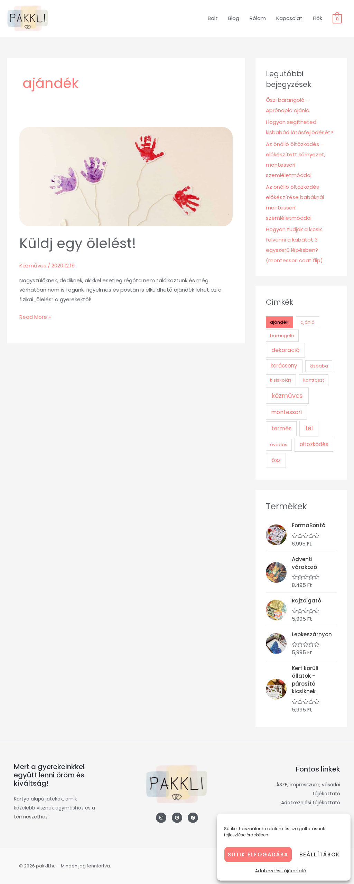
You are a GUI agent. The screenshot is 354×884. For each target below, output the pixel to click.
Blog (233, 18)
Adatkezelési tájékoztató (280, 871)
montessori (286, 412)
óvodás (278, 444)
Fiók (317, 18)
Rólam (258, 18)
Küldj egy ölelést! (77, 243)
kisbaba (319, 366)
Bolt (213, 18)
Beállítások (319, 854)
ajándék (279, 322)
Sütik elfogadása (258, 854)
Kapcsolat (289, 18)
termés (281, 428)
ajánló (307, 322)
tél (309, 428)
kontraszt (313, 380)
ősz (276, 460)
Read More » (35, 316)
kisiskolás (280, 380)
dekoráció (285, 350)
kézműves (287, 395)
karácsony (284, 365)
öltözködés (314, 444)
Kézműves (32, 265)
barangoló (282, 335)
